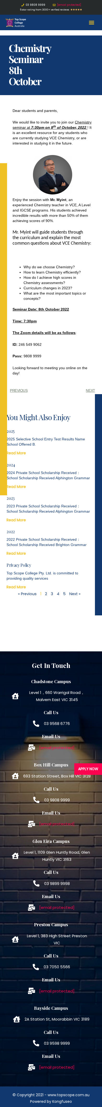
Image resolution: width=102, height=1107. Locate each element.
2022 (11, 531)
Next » (75, 593)
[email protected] (69, 5)
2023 (10, 498)
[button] (91, 22)
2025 (10, 431)
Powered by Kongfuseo (51, 1101)
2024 (11, 464)
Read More (16, 453)
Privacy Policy (19, 565)
